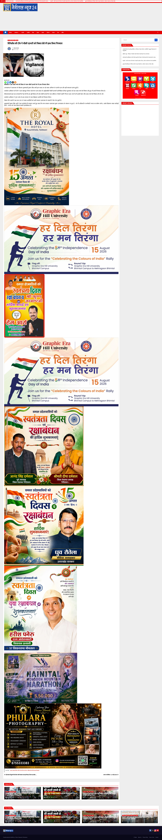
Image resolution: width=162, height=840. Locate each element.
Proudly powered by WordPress (9, 837)
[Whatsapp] (5, 82)
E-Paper (135, 837)
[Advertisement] (81, 21)
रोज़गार (53, 32)
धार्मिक (63, 32)
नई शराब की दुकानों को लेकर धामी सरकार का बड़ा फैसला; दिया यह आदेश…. (21, 774)
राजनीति (28, 32)
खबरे (11, 40)
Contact (156, 837)
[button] (157, 32)
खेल (58, 32)
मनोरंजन (48, 32)
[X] (13, 82)
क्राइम (38, 32)
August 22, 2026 (10, 821)
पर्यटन (134, 815)
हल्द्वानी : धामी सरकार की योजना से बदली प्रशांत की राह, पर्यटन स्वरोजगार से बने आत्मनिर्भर (139, 60)
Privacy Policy (145, 837)
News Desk (16, 48)
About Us (139, 837)
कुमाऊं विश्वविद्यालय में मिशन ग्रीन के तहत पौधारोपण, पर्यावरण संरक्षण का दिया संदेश (138, 64)
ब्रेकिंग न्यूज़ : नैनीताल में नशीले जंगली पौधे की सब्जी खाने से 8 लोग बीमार (60, 794)
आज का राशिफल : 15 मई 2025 (110, 774)
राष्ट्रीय (23, 32)
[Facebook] (8, 82)
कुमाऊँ (10, 791)
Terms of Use (151, 837)
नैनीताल (10, 32)
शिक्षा (33, 32)
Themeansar (25, 837)
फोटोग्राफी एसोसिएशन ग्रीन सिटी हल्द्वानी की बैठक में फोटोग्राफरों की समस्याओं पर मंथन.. (99, 794)
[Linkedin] (10, 82)
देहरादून (17, 40)
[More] (15, 82)
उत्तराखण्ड (16, 32)
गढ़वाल (14, 40)
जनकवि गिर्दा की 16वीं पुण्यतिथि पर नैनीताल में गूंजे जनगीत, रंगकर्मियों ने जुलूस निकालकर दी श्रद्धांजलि (22, 794)
